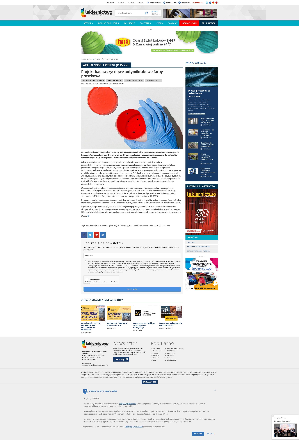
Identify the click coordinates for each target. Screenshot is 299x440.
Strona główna (86, 59)
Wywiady (172, 23)
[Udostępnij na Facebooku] (84, 235)
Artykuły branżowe (114, 80)
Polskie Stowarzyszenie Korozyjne (147, 225)
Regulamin (171, 360)
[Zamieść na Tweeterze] (90, 235)
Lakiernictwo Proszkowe (134, 80)
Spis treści (191, 242)
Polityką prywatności (134, 427)
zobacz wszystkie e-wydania (198, 251)
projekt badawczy (121, 225)
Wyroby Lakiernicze (153, 80)
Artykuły (88, 23)
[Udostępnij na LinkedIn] (103, 235)
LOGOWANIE (186, 3)
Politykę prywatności (127, 404)
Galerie (156, 358)
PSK (131, 225)
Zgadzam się (150, 382)
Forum (160, 23)
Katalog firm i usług (108, 23)
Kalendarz (129, 23)
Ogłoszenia (145, 23)
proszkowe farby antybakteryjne (99, 225)
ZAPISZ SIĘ (119, 359)
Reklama (131, 2)
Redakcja (121, 2)
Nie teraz (210, 433)
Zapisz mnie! (132, 289)
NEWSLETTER (171, 3)
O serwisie (110, 2)
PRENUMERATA (155, 3)
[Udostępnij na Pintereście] (96, 235)
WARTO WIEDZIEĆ (195, 62)
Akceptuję (198, 434)
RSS (154, 360)
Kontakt (140, 2)
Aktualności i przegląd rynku (107, 59)
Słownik (170, 355)
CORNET (166, 225)
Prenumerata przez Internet (198, 247)
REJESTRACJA (197, 3)
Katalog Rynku (189, 23)
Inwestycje (171, 353)
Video (169, 358)
